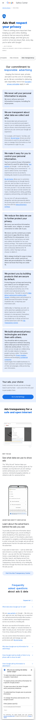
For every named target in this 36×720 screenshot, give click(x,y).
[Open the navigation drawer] (3, 3)
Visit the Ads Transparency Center (18, 573)
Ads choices (14, 58)
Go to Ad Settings (18, 397)
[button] (30, 446)
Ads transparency (28, 58)
